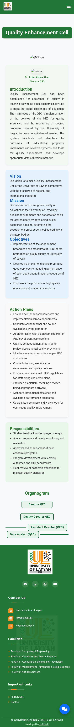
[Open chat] (64, 709)
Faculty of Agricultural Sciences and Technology (36, 661)
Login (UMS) (17, 697)
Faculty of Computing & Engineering (30, 651)
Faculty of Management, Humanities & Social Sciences (40, 666)
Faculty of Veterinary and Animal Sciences (33, 656)
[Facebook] (45, 584)
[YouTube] (55, 584)
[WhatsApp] (35, 584)
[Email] (25, 584)
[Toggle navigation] (68, 6)
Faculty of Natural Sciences (25, 672)
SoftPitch (44, 724)
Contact (14, 702)
